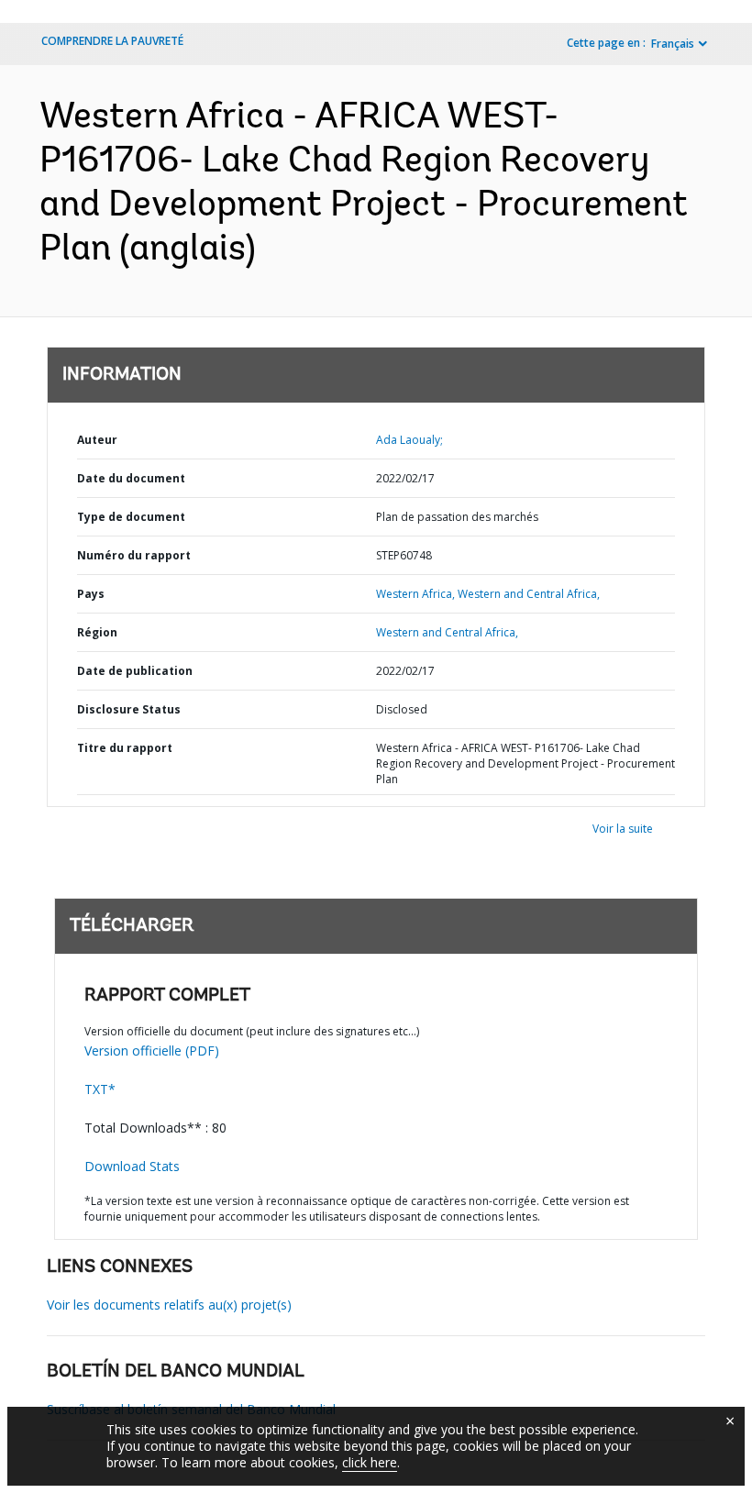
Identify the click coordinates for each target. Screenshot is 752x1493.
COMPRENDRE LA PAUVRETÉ (112, 41)
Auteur (97, 440)
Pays (91, 594)
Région (97, 632)
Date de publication (135, 671)
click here (369, 1462)
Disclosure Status (129, 709)
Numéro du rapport (134, 555)
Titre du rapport (124, 748)
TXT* (100, 1089)
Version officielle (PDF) (151, 1050)
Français (672, 43)
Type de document (131, 517)
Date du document (131, 478)
